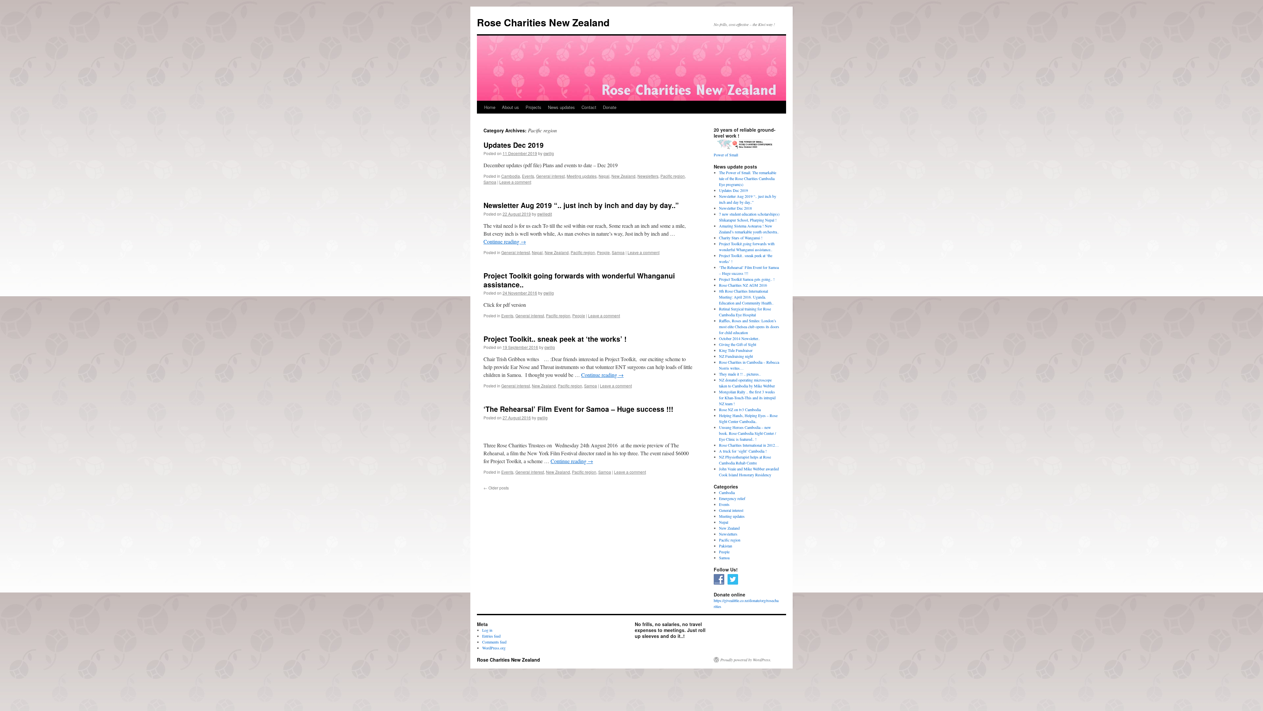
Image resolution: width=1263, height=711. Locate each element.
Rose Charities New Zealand (543, 22)
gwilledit (544, 214)
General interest (550, 176)
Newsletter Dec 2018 (735, 208)
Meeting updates (582, 176)
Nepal (604, 176)
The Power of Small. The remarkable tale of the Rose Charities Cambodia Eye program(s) (747, 178)
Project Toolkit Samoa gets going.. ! (747, 279)
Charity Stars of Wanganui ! (740, 237)
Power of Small (726, 154)
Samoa (489, 182)
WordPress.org (494, 647)
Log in (487, 630)
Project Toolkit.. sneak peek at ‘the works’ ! (555, 339)
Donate (609, 107)
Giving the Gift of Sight (737, 344)
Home (489, 107)
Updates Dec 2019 (513, 145)
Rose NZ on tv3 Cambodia (740, 409)
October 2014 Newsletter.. (739, 338)
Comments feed (494, 642)
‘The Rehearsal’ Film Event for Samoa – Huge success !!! (578, 409)
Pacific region (672, 176)
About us (510, 107)
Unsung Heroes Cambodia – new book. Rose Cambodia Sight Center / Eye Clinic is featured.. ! (747, 433)
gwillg (548, 153)
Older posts (496, 487)
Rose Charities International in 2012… (749, 445)
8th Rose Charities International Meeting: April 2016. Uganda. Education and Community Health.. (746, 296)
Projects (533, 107)
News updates (561, 107)
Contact (589, 107)
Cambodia (510, 176)
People (603, 252)
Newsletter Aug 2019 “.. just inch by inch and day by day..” (581, 205)
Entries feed (491, 636)
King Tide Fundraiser (736, 350)
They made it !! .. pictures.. (740, 374)
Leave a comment (515, 182)
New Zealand (623, 176)
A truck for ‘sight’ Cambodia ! (743, 451)
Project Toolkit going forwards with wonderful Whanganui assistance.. (579, 280)
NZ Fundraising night (736, 356)
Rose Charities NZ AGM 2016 (743, 285)
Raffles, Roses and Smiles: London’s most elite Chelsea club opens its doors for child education (749, 326)
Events (528, 176)
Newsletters (647, 176)
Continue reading (504, 241)
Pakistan (725, 545)
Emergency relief (732, 498)
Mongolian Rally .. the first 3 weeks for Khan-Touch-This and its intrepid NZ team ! (747, 397)
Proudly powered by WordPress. (745, 659)
